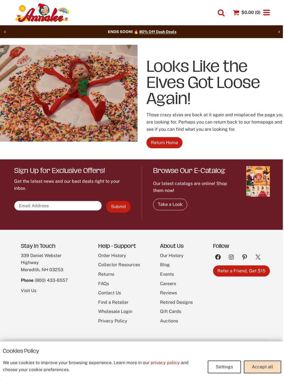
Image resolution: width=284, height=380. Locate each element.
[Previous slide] (5, 32)
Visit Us (28, 290)
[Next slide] (279, 32)
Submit (118, 206)
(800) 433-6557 (51, 280)
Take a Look (170, 204)
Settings (224, 366)
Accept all (262, 366)
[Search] (221, 13)
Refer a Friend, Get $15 (241, 270)
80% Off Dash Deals (157, 31)
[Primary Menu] (266, 12)
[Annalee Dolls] (42, 12)
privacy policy (165, 362)
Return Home (164, 142)
